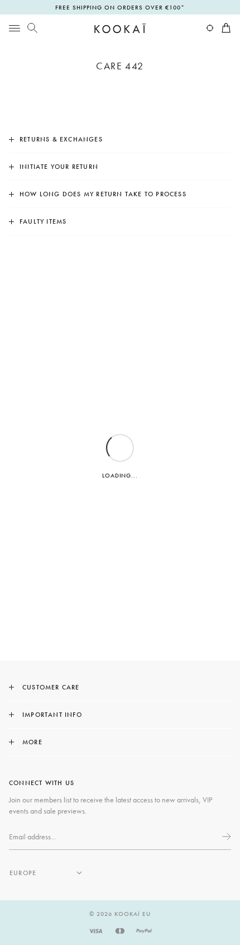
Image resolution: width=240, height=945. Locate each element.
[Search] (32, 28)
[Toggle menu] (14, 28)
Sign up (225, 836)
